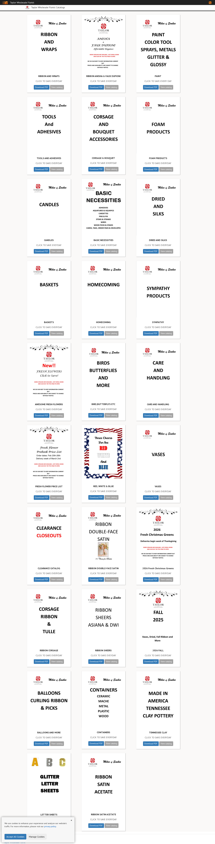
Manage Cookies (37, 836)
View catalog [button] (57, 87)
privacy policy (50, 826)
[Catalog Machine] (5, 2)
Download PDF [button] (41, 87)
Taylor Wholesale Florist (22, 2)
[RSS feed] (210, 2)
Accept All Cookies (15, 836)
